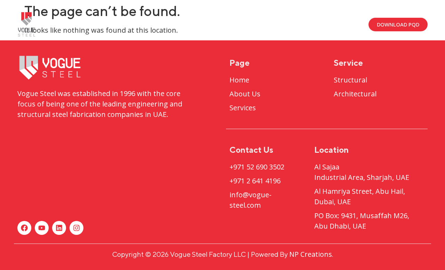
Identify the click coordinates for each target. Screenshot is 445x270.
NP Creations (310, 254)
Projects (224, 24)
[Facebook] (24, 228)
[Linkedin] (59, 228)
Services (280, 24)
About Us (175, 24)
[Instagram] (76, 228)
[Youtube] (42, 228)
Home (131, 24)
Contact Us (332, 24)
